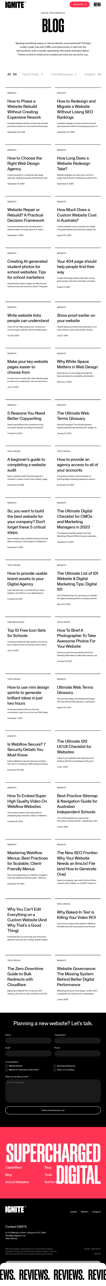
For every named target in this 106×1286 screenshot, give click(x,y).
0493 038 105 (11, 1238)
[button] (97, 4)
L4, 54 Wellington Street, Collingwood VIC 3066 (25, 1232)
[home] (15, 5)
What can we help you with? (17, 1076)
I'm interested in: (12, 1062)
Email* (8, 1048)
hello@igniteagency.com (15, 1235)
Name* (8, 1035)
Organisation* (60, 1035)
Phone (57, 1048)
